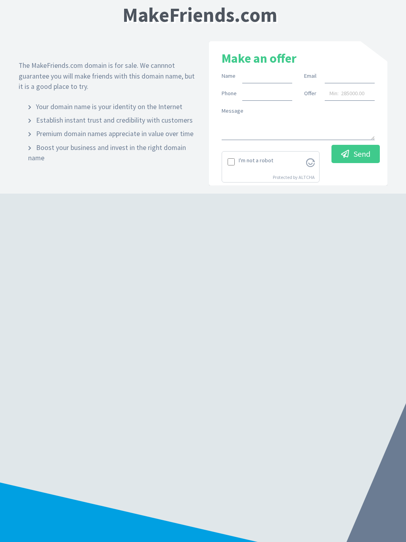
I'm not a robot (256, 160)
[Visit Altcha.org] (310, 162)
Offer (310, 93)
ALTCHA (307, 177)
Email (310, 75)
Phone (229, 93)
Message (232, 110)
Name (229, 75)
